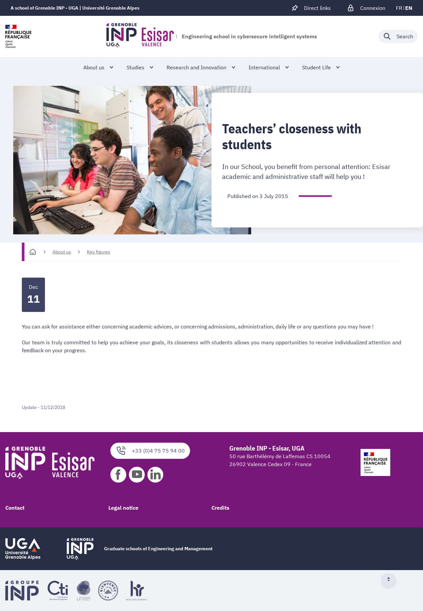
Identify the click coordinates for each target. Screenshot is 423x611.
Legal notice (123, 507)
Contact (14, 507)
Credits (220, 507)
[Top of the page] (391, 581)
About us (62, 252)
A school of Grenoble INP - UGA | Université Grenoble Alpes (75, 8)
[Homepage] (33, 252)
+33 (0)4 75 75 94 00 (158, 450)
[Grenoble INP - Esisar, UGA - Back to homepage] (140, 36)
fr (399, 8)
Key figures (98, 252)
